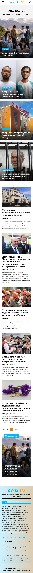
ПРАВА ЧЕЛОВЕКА (8, 170)
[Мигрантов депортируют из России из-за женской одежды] (16, 120)
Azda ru (6, 474)
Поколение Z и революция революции (13, 468)
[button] (30, 2)
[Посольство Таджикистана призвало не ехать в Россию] (16, 197)
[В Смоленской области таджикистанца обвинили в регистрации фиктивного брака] (16, 390)
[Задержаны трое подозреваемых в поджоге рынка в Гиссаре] (16, 79)
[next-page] (19, 429)
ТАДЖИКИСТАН (7, 88)
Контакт (19, 496)
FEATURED (6, 14)
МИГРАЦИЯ (6, 129)
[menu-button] (3, 2)
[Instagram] (7, 537)
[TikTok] (15, 537)
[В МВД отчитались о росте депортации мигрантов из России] (16, 343)
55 (16, 429)
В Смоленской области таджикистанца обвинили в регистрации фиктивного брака (16, 407)
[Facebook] (3, 537)
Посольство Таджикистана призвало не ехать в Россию (16, 212)
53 (7, 429)
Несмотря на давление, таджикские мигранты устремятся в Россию (15, 312)
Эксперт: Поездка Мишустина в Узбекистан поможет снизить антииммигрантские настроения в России (16, 261)
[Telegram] (11, 537)
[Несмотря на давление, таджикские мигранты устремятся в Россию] (16, 297)
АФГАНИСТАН (15, 14)
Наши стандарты (25, 494)
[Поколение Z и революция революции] (16, 38)
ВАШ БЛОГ (24, 14)
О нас (13, 496)
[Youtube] (24, 537)
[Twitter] (20, 537)
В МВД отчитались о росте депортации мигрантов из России (14, 359)
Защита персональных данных (10, 494)
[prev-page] (3, 429)
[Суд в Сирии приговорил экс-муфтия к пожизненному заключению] (16, 161)
